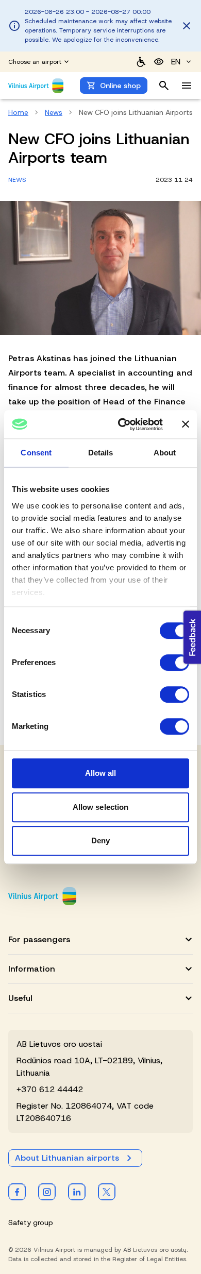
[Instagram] (47, 1191)
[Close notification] (186, 26)
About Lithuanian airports (67, 1157)
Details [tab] (100, 452)
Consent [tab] (36, 452)
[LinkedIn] (77, 1191)
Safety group (30, 1222)
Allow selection (101, 807)
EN (175, 61)
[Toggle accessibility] (159, 62)
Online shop (120, 85)
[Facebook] (17, 1191)
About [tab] (165, 452)
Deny (100, 840)
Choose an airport (34, 62)
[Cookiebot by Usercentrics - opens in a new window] (122, 424)
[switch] (174, 662)
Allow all (100, 773)
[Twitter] (106, 1191)
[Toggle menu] (186, 85)
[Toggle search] (164, 85)
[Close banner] (185, 424)
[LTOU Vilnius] (42, 896)
